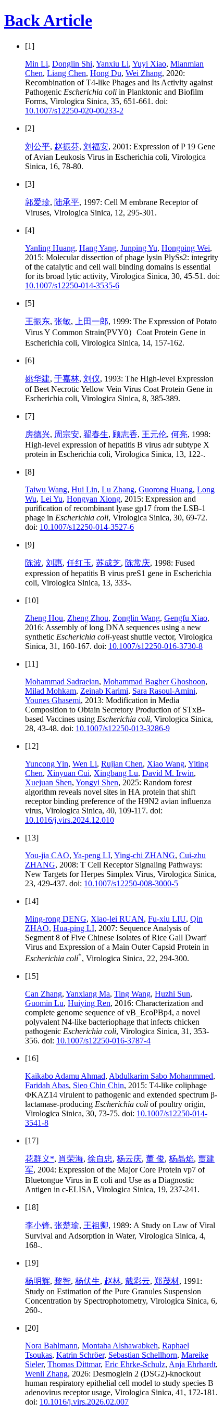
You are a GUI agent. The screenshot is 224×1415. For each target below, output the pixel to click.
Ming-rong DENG (55, 918)
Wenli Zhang (46, 1373)
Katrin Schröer (80, 1354)
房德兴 (37, 434)
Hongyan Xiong (93, 498)
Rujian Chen (122, 763)
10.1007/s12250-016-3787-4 (103, 1040)
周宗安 (66, 434)
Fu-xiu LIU (167, 918)
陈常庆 (137, 562)
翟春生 (95, 434)
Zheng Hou (44, 618)
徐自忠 (100, 1158)
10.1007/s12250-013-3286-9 (123, 728)
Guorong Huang (166, 489)
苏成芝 (108, 562)
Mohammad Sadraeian (62, 681)
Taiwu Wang (46, 489)
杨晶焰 (181, 1158)
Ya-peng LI (91, 855)
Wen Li (84, 763)
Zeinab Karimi (104, 690)
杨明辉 (37, 1281)
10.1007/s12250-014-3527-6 (87, 526)
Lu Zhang (118, 489)
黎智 (62, 1281)
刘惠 (54, 562)
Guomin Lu (44, 1003)
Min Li (36, 63)
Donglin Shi (72, 63)
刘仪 (91, 378)
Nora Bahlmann (51, 1345)
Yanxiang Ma (88, 993)
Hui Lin (84, 489)
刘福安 (95, 146)
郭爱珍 (37, 202)
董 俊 (155, 1158)
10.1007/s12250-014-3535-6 (72, 285)
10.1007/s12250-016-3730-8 (155, 646)
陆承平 (66, 202)
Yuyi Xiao (149, 63)
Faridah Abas (47, 1085)
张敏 (62, 321)
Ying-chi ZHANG (144, 855)
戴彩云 (137, 1281)
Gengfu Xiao (185, 618)
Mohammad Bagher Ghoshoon (154, 681)
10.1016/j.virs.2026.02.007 (84, 1401)
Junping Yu (138, 248)
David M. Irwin (168, 773)
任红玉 (79, 562)
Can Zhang (43, 993)
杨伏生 (87, 1281)
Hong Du (105, 73)
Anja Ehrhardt (192, 1364)
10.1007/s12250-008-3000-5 (131, 883)
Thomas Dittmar (74, 1364)
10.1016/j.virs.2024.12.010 (69, 819)
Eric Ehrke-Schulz (135, 1364)
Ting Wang (132, 993)
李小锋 (37, 1225)
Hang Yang (97, 248)
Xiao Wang (165, 763)
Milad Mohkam (50, 690)
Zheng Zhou (87, 618)
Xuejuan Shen (48, 782)
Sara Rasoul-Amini (163, 690)
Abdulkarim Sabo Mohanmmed (161, 1076)
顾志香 (125, 434)
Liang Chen (66, 73)
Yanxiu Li (112, 63)
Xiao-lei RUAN (117, 918)
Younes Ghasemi (53, 700)
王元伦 (154, 434)
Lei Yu (52, 498)
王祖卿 (95, 1225)
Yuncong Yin (46, 763)
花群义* (39, 1158)
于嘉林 (66, 378)
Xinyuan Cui (68, 773)
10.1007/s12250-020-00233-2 (74, 110)
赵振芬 (66, 146)
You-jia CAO (47, 855)
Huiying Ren (89, 1003)
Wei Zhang (144, 73)
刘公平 (37, 146)
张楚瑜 (66, 1225)
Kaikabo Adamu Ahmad (65, 1076)
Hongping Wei (185, 248)
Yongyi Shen (97, 782)
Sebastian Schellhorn (142, 1354)
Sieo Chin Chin (98, 1085)
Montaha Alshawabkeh (120, 1345)
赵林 (112, 1281)
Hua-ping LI (73, 928)
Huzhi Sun (172, 993)
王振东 (37, 321)
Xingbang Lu (116, 773)
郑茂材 (166, 1281)
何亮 (179, 434)
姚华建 (37, 378)
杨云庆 (129, 1158)
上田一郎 (91, 321)
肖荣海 (70, 1158)
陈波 (33, 562)
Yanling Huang (50, 248)
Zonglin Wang (136, 618)
